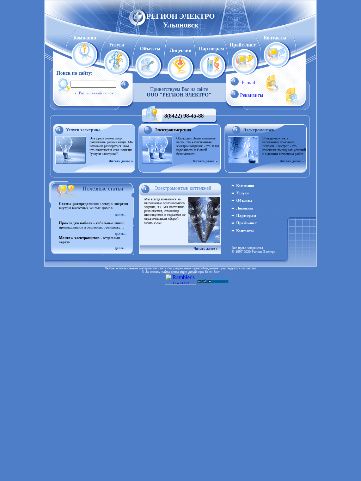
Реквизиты (251, 95)
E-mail (248, 82)
